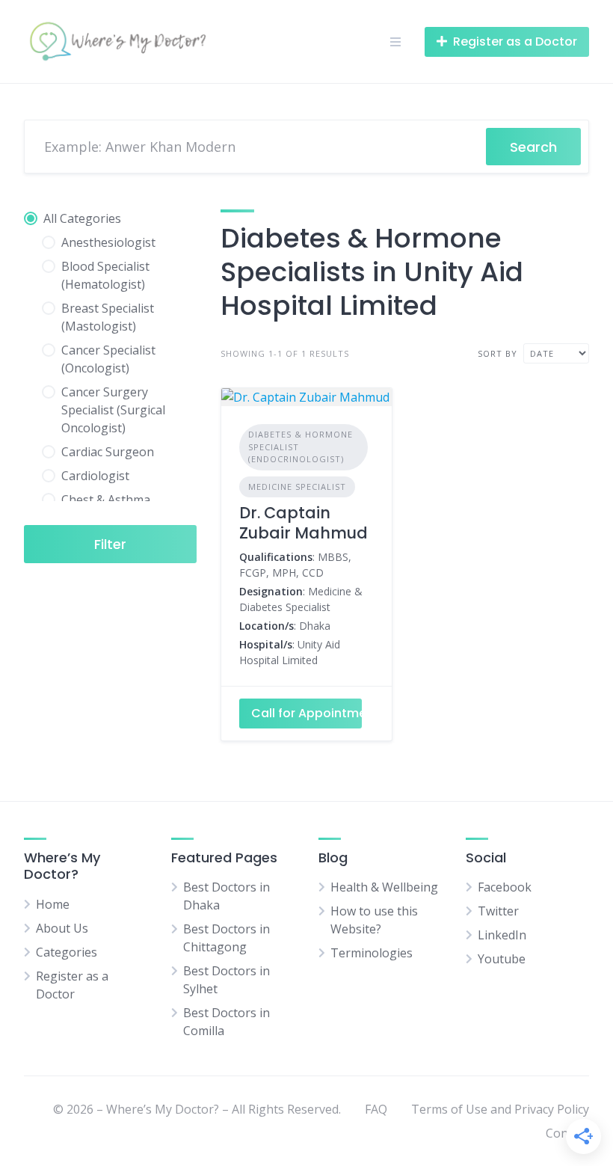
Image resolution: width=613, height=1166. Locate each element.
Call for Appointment (307, 713)
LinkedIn (502, 935)
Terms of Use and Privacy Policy (500, 1109)
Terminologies (371, 953)
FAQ (376, 1109)
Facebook (505, 887)
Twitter (498, 911)
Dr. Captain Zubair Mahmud (303, 522)
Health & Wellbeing (384, 887)
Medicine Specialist (297, 486)
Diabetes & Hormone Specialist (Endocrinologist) (300, 446)
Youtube (502, 959)
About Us (62, 928)
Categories (66, 952)
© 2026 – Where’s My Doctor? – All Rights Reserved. (197, 1109)
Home (53, 904)
